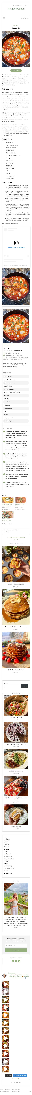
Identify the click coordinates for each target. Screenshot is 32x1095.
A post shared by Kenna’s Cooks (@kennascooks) (17, 265)
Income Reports (8, 856)
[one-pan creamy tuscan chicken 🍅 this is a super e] (5, 1030)
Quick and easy (8, 866)
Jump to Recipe (16, 70)
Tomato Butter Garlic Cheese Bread (16, 537)
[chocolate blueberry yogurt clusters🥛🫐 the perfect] (5, 1061)
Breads (6, 842)
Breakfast (15, 25)
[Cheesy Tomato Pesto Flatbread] (7, 514)
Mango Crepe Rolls (16, 827)
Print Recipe (9, 345)
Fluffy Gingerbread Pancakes (16, 670)
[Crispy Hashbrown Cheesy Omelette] (7, 500)
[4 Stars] (10, 350)
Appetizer (6, 839)
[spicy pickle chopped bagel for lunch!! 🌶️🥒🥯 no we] (5, 1022)
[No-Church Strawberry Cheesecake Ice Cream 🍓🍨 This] (5, 1007)
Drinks (5, 851)
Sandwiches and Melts (10, 868)
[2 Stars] (6, 350)
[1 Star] (4, 350)
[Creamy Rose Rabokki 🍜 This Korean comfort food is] (5, 1015)
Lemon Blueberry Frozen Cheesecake (16, 744)
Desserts (6, 849)
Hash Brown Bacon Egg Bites (16, 584)
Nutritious (6, 861)
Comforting (7, 846)
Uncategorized (8, 873)
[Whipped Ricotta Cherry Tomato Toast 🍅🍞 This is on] (5, 1038)
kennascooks (15, 530)
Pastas (6, 863)
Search (6, 683)
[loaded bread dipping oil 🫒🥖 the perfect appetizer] (5, 999)
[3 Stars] (8, 350)
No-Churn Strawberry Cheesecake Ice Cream (16, 799)
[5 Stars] (11, 350)
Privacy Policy (16, 1078)
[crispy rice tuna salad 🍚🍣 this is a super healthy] (5, 1053)
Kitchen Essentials (8, 858)
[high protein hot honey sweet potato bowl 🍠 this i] (5, 1045)
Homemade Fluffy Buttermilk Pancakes (16, 627)
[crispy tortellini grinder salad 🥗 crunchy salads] (5, 1069)
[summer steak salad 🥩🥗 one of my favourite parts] (5, 984)
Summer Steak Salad (16, 717)
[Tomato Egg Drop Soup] (20, 500)
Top (30, 1091)
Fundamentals (7, 854)
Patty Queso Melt (16, 540)
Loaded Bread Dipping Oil (16, 771)
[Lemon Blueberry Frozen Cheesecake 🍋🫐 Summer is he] (5, 991)
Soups (5, 870)
